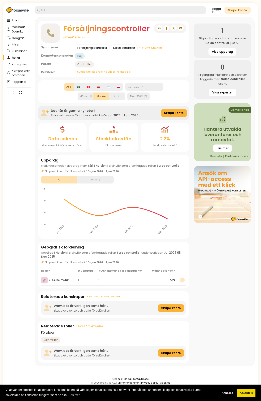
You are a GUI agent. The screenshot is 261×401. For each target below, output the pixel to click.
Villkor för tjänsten (128, 383)
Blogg (127, 379)
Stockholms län (59, 280)
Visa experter (222, 92)
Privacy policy (149, 383)
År (115, 96)
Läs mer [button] (74, 395)
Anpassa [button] (227, 392)
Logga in (216, 10)
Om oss (117, 379)
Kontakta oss (141, 379)
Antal (93, 179)
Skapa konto (174, 113)
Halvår (101, 96)
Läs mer (222, 148)
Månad (84, 96)
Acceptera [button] (246, 392)
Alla (68, 86)
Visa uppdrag (222, 52)
